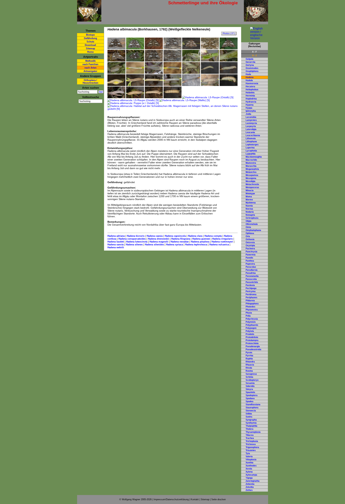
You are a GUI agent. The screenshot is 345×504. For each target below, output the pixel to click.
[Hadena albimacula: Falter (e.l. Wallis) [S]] (172, 60)
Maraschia (251, 166)
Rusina (249, 371)
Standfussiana (253, 404)
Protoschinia (252, 343)
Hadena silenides (154, 244)
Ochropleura (252, 218)
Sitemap (90, 48)
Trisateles (251, 450)
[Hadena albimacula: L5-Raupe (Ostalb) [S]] (207, 97)
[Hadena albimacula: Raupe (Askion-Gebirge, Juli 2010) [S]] (210, 85)
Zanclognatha (252, 481)
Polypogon (251, 328)
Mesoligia (250, 181)
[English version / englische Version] (254, 38)
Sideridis (250, 386)
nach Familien (90, 64)
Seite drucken (218, 499)
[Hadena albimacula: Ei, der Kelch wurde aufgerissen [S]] (191, 60)
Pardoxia (250, 285)
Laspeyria (251, 126)
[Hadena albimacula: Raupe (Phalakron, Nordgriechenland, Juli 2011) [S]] (154, 97)
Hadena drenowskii (158, 238)
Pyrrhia (249, 355)
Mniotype (250, 193)
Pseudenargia (253, 346)
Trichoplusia (252, 441)
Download (90, 45)
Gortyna (250, 65)
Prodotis (250, 334)
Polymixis (251, 322)
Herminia (250, 95)
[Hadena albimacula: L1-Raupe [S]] (229, 60)
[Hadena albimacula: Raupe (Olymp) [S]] (116, 97)
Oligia (248, 221)
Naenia (249, 206)
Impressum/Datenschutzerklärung (171, 499)
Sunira (249, 417)
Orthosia (250, 239)
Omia (248, 227)
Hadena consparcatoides (132, 238)
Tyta (248, 453)
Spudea (249, 401)
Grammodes (252, 68)
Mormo (249, 199)
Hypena (250, 105)
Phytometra (252, 309)
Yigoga (249, 478)
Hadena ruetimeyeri (222, 241)
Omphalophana (253, 230)
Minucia (250, 190)
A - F (254, 52)
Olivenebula (252, 224)
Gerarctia (250, 62)
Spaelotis (250, 392)
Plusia (249, 313)
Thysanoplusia (253, 432)
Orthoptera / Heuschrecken (90, 81)
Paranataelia (252, 276)
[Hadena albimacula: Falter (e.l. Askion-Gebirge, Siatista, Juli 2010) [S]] (229, 48)
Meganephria (252, 169)
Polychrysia (252, 319)
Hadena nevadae (180, 241)
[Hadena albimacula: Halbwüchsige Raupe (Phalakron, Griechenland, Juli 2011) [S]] (135, 72)
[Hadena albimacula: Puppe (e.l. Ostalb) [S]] (133, 103)
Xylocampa (251, 475)
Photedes (250, 306)
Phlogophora (252, 303)
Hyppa (249, 108)
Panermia (251, 254)
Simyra (249, 389)
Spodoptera (251, 395)
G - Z (254, 55)
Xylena (249, 472)
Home (90, 52)
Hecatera (250, 86)
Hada (248, 74)
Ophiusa (250, 233)
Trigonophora (252, 447)
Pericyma (251, 291)
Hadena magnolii (159, 241)
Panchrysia (251, 251)
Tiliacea (250, 435)
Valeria (249, 456)
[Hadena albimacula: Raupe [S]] (172, 85)
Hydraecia (251, 102)
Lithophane (251, 141)
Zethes (249, 490)
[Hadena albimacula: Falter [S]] (116, 60)
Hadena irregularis (222, 238)
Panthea (250, 261)
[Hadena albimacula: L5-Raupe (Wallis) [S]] (184, 100)
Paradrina (251, 273)
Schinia (249, 377)
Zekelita (250, 487)
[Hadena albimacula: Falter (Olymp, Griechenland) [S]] (154, 60)
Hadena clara (195, 236)
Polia (248, 316)
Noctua (249, 209)
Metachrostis (252, 184)
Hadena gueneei (201, 238)
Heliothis (250, 92)
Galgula (249, 59)
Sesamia (250, 383)
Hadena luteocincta (136, 241)
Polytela (250, 331)
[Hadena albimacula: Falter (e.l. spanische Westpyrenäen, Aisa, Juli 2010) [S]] (116, 48)
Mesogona (251, 178)
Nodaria (250, 212)
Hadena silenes (134, 244)
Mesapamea (252, 175)
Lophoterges (252, 144)
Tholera (249, 429)
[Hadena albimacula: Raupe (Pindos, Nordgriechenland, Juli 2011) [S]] (116, 85)
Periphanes (251, 297)
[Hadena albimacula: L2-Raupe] (116, 72)
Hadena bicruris (135, 236)
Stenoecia (251, 410)
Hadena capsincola (175, 236)
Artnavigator (90, 71)
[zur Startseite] (89, 20)
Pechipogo (251, 288)
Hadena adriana (116, 236)
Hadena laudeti (115, 241)
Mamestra (251, 163)
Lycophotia (251, 150)
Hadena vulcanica (219, 244)
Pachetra (250, 248)
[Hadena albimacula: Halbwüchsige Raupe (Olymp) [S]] (210, 72)
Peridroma (251, 294)
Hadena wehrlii (115, 247)
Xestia (249, 468)
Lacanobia (251, 117)
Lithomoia (251, 138)
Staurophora (252, 407)
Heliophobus (252, 89)
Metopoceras (252, 187)
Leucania (250, 132)
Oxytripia (250, 245)
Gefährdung (90, 38)
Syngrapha (251, 420)
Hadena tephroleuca (196, 244)
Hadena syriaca (174, 244)
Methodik (90, 61)
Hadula (249, 80)
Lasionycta (251, 123)
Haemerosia (252, 83)
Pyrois (249, 352)
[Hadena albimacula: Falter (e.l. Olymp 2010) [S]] (172, 48)
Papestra (250, 264)
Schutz (90, 41)
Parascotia (251, 279)
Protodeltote (252, 337)
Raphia (249, 358)
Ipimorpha (251, 111)
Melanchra (251, 172)
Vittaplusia (251, 459)
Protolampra (252, 340)
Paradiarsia (251, 270)
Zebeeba (250, 484)
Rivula (249, 368)
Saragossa (251, 374)
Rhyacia (250, 365)
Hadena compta (213, 236)
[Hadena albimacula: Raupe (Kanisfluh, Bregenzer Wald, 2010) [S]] (191, 85)
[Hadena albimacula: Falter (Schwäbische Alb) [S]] (135, 60)
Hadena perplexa (200, 241)
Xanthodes (251, 465)
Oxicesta (250, 242)
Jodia (248, 114)
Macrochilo (251, 160)
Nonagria (250, 215)
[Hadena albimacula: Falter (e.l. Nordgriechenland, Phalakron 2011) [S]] (210, 48)
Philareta (250, 300)
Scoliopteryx (252, 380)
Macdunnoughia (254, 157)
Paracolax (251, 267)
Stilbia (249, 413)
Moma (249, 196)
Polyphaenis (252, 325)
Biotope (90, 34)
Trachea (250, 438)
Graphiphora (252, 71)
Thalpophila (251, 426)
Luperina (250, 147)
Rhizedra (250, 361)
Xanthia (249, 462)
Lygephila (251, 154)
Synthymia (251, 423)
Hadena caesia (155, 236)
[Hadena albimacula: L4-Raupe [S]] (191, 72)
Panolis (249, 257)
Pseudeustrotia (253, 349)
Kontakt (195, 499)
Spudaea (250, 398)
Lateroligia (251, 129)
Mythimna (251, 202)
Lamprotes (251, 120)
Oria (248, 236)
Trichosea (251, 444)
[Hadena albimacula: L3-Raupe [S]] (154, 72)
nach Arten (90, 67)
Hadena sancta (115, 244)
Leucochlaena (253, 135)
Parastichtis (252, 282)
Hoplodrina (251, 98)
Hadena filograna (180, 238)
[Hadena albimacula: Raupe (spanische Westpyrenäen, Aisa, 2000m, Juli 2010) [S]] (154, 85)
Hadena (250, 77)
